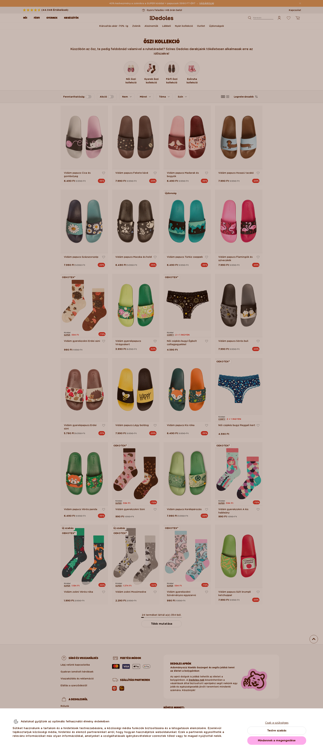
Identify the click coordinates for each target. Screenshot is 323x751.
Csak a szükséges (277, 722)
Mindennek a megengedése (277, 740)
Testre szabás (276, 730)
